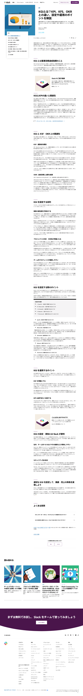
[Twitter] (69, 38)
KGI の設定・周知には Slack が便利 (14, 49)
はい (51, 544)
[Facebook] (71, 37)
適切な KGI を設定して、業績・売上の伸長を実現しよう (17, 52)
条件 (23, 690)
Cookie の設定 (27, 690)
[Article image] (51, 574)
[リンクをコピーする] (75, 37)
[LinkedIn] (73, 38)
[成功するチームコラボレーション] (12, 574)
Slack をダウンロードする (9, 690)
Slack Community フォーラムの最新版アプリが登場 (70, 588)
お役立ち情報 (41, 32)
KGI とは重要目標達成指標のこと (14, 35)
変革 (39, 7)
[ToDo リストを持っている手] (32, 574)
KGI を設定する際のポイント (13, 44)
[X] (73, 635)
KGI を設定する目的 (12, 42)
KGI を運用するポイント (12, 46)
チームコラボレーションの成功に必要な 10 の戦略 (12, 588)
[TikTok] (78, 635)
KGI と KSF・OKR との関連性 (13, 40)
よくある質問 (10, 54)
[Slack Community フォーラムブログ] (70, 574)
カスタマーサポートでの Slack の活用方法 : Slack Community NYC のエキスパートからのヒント (50, 589)
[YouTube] (75, 635)
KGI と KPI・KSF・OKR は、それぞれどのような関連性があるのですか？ (51, 514)
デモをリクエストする (64, 2)
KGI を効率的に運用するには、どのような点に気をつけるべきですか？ (50, 520)
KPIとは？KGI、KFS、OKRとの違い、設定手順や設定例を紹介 (50, 121)
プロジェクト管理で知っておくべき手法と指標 (31, 588)
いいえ (58, 544)
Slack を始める (75, 2)
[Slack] (7, 2)
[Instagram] (68, 635)
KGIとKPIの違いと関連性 (12, 38)
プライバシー (19, 690)
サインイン (56, 2)
